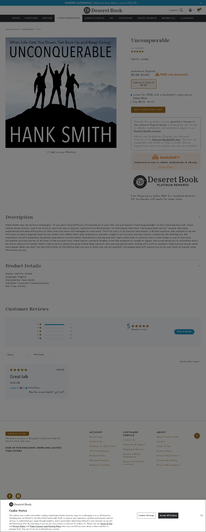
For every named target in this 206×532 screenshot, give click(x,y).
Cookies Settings (146, 515)
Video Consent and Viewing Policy (45, 526)
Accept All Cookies (168, 515)
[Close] (201, 516)
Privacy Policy (19, 526)
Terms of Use (106, 524)
